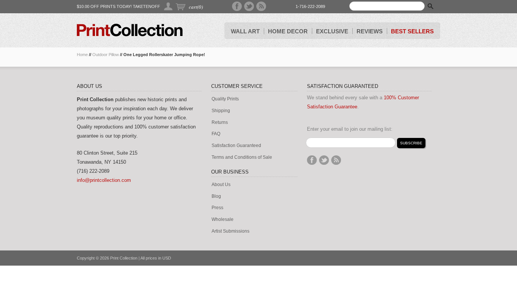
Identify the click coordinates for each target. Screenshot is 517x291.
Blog (216, 196)
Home (82, 54)
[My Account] (168, 6)
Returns (220, 122)
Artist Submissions (230, 231)
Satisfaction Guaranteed (236, 146)
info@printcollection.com (104, 180)
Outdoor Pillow (105, 54)
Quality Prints (225, 99)
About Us (221, 185)
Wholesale (223, 219)
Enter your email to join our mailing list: (349, 129)
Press (217, 208)
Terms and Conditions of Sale (242, 157)
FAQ (216, 134)
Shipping (221, 111)
